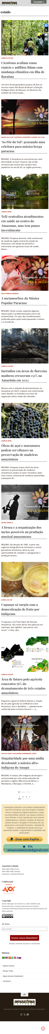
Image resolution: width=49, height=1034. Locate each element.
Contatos (7, 981)
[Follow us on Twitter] (24, 1014)
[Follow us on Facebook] (28, 1014)
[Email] (46, 34)
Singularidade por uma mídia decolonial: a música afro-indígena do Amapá (22, 762)
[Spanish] (9, 957)
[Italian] (13, 957)
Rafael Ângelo (7, 523)
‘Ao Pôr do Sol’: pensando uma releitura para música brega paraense (23, 146)
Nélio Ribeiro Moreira (10, 293)
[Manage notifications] (43, 1028)
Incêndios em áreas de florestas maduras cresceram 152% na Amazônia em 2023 (24, 375)
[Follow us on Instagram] (21, 1014)
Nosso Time (8, 971)
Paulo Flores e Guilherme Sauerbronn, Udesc (19, 753)
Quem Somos (8, 966)
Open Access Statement (13, 976)
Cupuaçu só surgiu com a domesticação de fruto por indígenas (20, 609)
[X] (46, 30)
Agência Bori (6, 212)
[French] (16, 957)
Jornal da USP (6, 600)
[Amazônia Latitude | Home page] (12, 3)
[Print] (46, 39)
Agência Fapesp (7, 58)
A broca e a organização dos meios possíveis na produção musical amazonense (22, 531)
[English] (6, 957)
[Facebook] (46, 25)
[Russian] (19, 957)
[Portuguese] (3, 957)
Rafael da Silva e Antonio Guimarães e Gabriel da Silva (23, 137)
